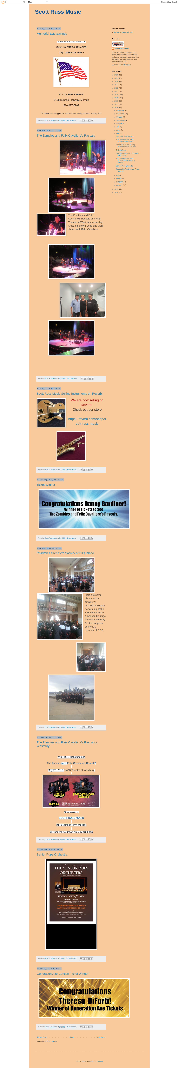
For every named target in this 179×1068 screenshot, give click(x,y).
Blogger (100, 1061)
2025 (116, 78)
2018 (116, 101)
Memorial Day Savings (52, 33)
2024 (116, 81)
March (119, 178)
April (118, 175)
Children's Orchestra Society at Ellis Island (65, 553)
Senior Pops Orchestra (52, 854)
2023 (116, 85)
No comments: (72, 120)
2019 (116, 98)
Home (72, 1037)
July (118, 127)
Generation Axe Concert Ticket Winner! (63, 973)
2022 (116, 88)
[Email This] (81, 120)
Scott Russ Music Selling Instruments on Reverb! (70, 393)
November (120, 114)
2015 (116, 189)
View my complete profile (121, 65)
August (119, 124)
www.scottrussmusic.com (123, 32)
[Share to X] (86, 120)
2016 (116, 108)
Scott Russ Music (58, 12)
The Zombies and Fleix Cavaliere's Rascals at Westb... (125, 161)
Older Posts (100, 1037)
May (118, 133)
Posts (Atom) (52, 1041)
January (119, 185)
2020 (116, 95)
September (120, 120)
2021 (116, 91)
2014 (116, 192)
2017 (116, 104)
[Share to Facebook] (89, 120)
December (120, 110)
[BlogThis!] (83, 120)
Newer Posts (42, 1037)
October (119, 117)
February (120, 182)
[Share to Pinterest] (91, 120)
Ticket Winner (46, 484)
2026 (116, 75)
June (118, 130)
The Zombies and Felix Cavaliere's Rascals (66, 135)
